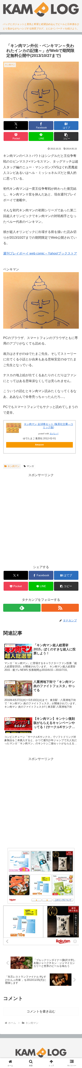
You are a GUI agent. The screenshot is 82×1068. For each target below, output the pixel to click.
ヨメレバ (54, 434)
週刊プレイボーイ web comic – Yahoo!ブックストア (40, 253)
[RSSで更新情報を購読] (60, 608)
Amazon (39, 444)
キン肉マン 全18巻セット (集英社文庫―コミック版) (48, 426)
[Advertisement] (41, 519)
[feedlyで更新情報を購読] (22, 608)
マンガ (30, 466)
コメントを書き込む (41, 1011)
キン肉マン (14, 466)
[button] (66, 136)
